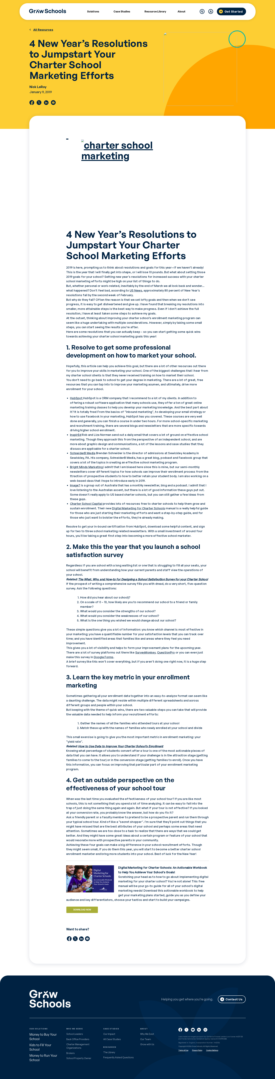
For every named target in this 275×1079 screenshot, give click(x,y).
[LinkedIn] (46, 102)
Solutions (93, 11)
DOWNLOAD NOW (82, 910)
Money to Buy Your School (43, 1036)
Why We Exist (147, 1034)
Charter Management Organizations (77, 1046)
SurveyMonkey (145, 652)
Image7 (75, 485)
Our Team (145, 1039)
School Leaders (74, 1034)
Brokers (70, 1053)
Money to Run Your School (43, 1057)
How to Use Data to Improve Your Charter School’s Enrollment (120, 746)
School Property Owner (78, 1058)
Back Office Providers (77, 1039)
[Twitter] (39, 102)
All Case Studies (112, 1039)
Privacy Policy (197, 1050)
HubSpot (76, 398)
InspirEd (75, 434)
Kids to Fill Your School (40, 1047)
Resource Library (155, 11)
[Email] (53, 102)
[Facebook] (31, 102)
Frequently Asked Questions (118, 1057)
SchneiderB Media (82, 453)
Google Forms (103, 657)
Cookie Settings (212, 1050)
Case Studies (121, 11)
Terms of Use (183, 1050)
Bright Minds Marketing (86, 467)
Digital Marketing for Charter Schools (138, 508)
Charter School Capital (86, 503)
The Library (109, 1052)
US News (136, 290)
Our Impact (109, 1034)
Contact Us (234, 999)
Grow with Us (147, 1044)
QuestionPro (166, 652)
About (181, 11)
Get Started (234, 11)
